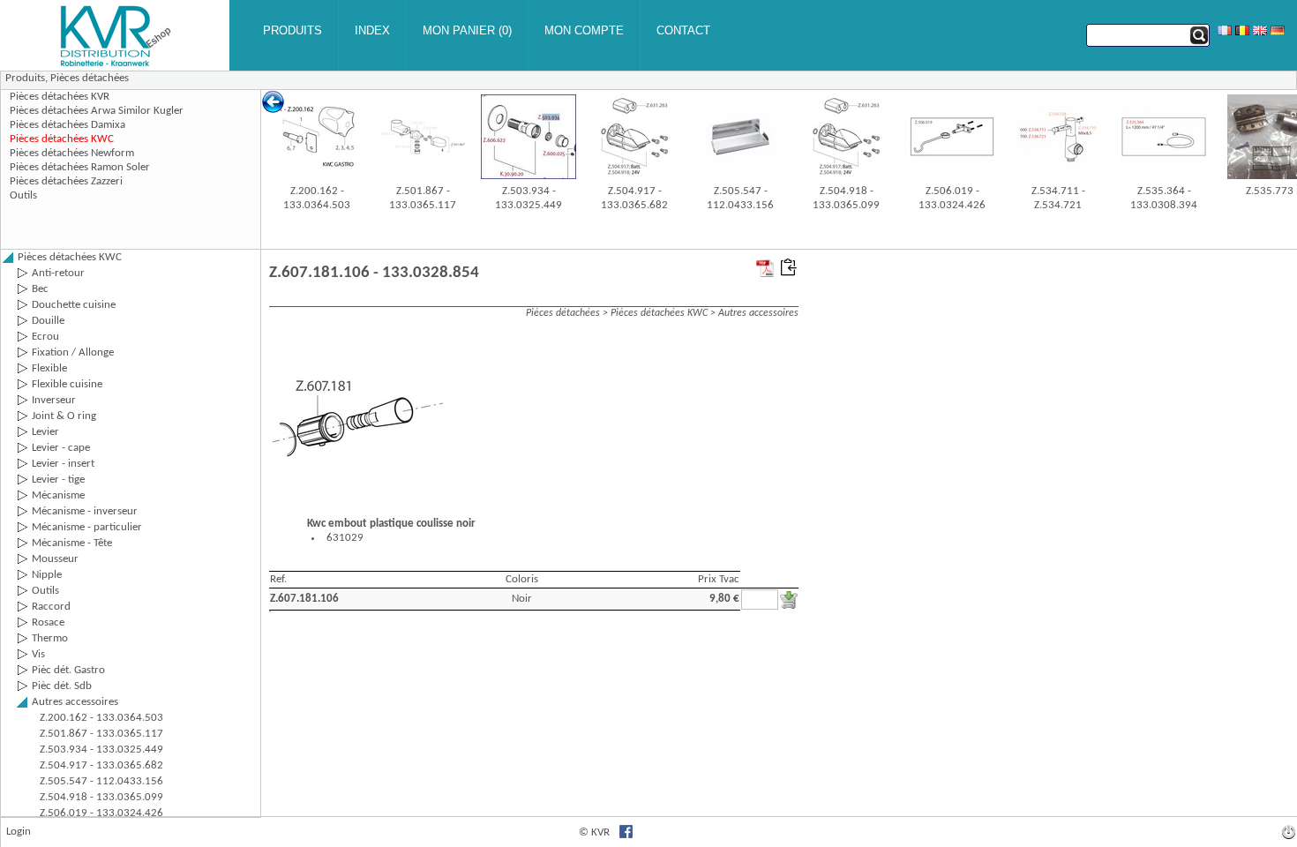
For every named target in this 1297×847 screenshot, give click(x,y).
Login (18, 831)
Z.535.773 (1269, 191)
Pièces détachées (89, 78)
